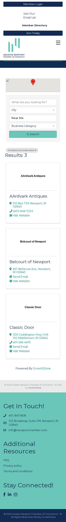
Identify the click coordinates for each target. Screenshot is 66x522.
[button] (33, 82)
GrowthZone (42, 368)
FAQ (6, 460)
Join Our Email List (29, 15)
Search (34, 134)
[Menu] (58, 42)
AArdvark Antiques (28, 196)
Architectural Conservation (21, 150)
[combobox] (33, 110)
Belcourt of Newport (29, 261)
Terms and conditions (17, 471)
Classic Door (21, 327)
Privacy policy (12, 465)
